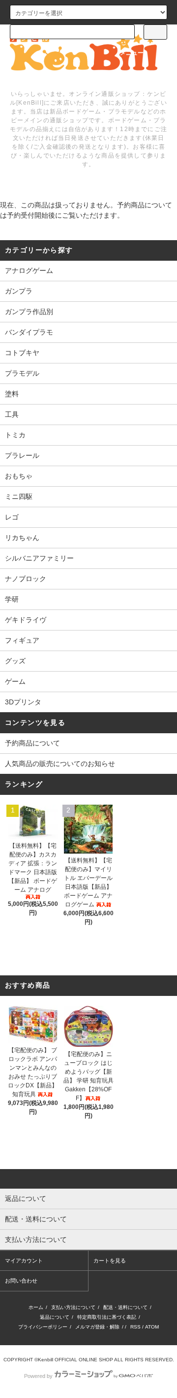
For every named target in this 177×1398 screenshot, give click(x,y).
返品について (54, 1317)
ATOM (152, 1327)
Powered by (38, 1376)
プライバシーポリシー (42, 1327)
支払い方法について (73, 1307)
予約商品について (32, 743)
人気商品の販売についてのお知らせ (60, 763)
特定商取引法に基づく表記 (106, 1317)
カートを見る (109, 1260)
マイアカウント (24, 1260)
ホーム (36, 1307)
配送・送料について (125, 1307)
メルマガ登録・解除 (97, 1327)
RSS (135, 1327)
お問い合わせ (21, 1281)
